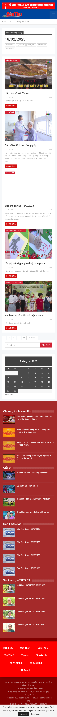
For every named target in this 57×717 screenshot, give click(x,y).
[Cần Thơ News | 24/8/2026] (9, 558)
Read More (35, 714)
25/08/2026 (31, 45)
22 (22, 386)
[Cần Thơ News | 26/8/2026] (9, 532)
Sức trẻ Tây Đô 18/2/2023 (19, 205)
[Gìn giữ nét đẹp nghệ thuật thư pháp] (28, 244)
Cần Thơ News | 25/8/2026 (28, 542)
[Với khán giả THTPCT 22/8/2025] (9, 601)
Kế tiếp (32, 338)
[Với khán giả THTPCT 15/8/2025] (9, 614)
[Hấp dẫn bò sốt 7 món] (28, 74)
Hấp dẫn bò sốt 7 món (17, 93)
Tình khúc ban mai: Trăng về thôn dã (33, 512)
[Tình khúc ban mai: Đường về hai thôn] (9, 502)
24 (35, 386)
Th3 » (12, 395)
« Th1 (7, 395)
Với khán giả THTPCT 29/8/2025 (31, 585)
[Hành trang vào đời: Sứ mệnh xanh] (28, 296)
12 (49, 378)
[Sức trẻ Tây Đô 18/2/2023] (28, 187)
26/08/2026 (20, 45)
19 (49, 382)
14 (24, 338)
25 (42, 386)
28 (15, 391)
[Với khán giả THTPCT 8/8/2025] (9, 627)
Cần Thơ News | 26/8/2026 (28, 529)
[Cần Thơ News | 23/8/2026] (9, 571)
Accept (23, 714)
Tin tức (25, 655)
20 (8, 386)
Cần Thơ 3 (9, 655)
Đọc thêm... (11, 106)
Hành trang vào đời (14, 282)
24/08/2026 (42, 45)
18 (42, 382)
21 (15, 386)
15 (22, 382)
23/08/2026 (10, 49)
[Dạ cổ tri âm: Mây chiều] (9, 489)
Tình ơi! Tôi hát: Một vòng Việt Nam (32, 473)
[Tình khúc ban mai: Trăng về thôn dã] (9, 515)
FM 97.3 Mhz (15, 663)
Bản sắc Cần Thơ (12, 60)
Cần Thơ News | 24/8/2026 (28, 555)
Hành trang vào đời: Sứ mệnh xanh (24, 315)
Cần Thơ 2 (43, 648)
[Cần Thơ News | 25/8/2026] (9, 545)
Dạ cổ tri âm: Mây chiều (27, 486)
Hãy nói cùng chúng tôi (15, 230)
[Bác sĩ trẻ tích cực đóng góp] (28, 126)
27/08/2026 (10, 45)
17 (35, 382)
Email (27, 670)
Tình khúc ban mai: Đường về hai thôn (33, 499)
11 (42, 378)
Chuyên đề (10, 112)
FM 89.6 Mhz (35, 663)
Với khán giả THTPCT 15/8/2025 (31, 611)
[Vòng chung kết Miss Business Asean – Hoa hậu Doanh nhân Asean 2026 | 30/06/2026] (9, 419)
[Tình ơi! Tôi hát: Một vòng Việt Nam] (9, 475)
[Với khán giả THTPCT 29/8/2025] (9, 588)
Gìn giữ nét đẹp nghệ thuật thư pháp (25, 263)
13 (8, 382)
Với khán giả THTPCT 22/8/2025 (31, 598)
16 (28, 382)
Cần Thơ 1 (25, 648)
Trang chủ (8, 648)
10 (35, 378)
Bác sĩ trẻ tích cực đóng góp (20, 145)
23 (28, 386)
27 (8, 391)
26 (49, 386)
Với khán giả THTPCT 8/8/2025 (30, 624)
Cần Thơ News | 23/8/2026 (28, 568)
